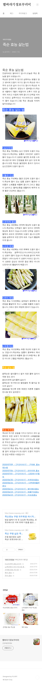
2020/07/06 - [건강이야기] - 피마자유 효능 (20, 470)
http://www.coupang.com (14, 513)
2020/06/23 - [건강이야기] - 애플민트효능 (20, 492)
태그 (11, 13)
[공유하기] (9, 549)
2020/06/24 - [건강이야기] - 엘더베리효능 (20, 489)
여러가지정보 (9, 560)
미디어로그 (23, 13)
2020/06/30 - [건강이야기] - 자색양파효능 (20, 480)
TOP (37, 677)
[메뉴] (37, 4)
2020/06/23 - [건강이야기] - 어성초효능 (19, 495)
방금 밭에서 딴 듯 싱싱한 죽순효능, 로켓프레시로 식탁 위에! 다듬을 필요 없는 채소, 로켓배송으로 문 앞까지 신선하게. (21, 521)
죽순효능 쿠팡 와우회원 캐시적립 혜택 (20, 516)
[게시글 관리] (12, 549)
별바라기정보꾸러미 (17, 4)
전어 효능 (8, 575)
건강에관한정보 (7, 643)
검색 (32, 4)
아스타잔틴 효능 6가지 (13, 564)
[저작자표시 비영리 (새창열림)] (27, 550)
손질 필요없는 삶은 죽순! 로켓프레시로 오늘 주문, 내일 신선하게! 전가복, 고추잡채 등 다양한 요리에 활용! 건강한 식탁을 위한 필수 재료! (14, 538)
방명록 (35, 13)
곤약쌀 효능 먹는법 (12, 570)
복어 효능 (8, 573)
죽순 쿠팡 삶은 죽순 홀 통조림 (13, 533)
